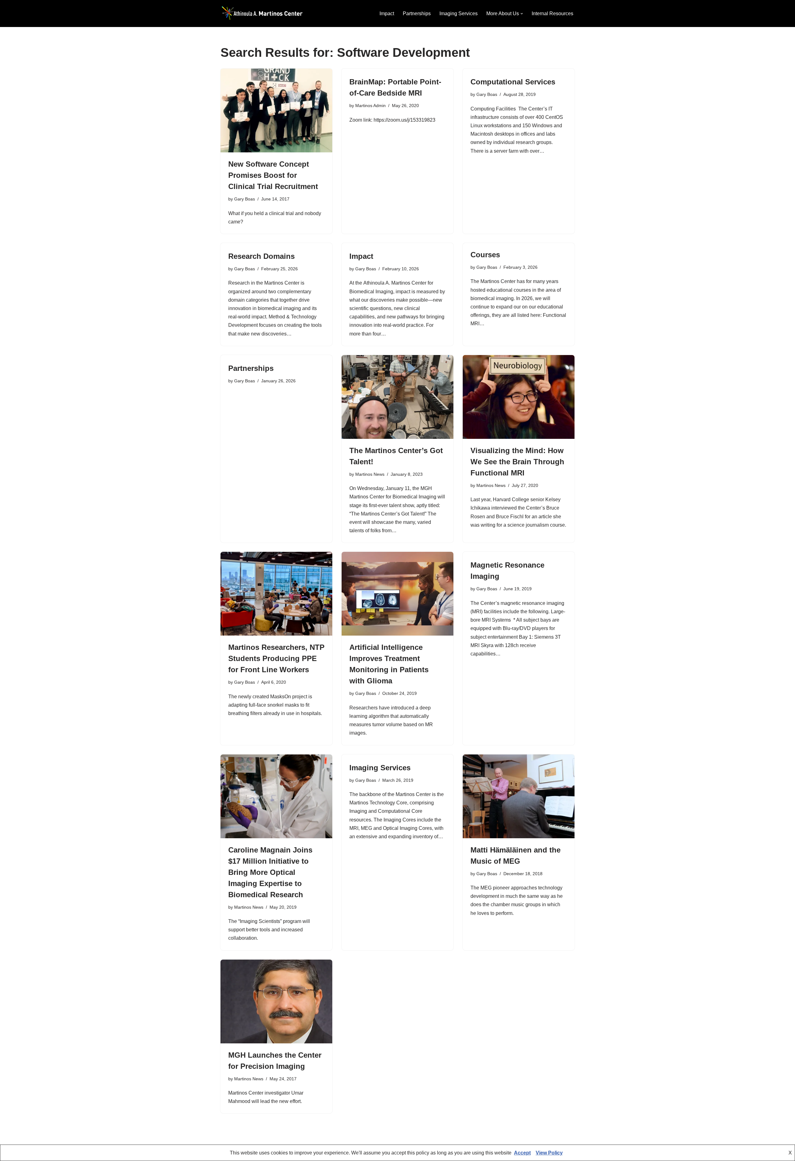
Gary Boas (244, 198)
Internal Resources (552, 13)
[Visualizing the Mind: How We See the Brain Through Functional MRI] (519, 397)
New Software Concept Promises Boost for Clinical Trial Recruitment (273, 175)
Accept (522, 1152)
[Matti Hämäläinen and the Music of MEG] (519, 796)
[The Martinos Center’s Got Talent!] (397, 397)
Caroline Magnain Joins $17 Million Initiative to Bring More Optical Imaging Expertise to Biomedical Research (270, 872)
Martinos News (369, 474)
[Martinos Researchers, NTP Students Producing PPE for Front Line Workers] (276, 594)
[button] (521, 13)
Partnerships (417, 13)
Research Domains (261, 256)
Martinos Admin (370, 105)
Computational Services (512, 82)
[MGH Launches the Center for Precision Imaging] (276, 1001)
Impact (386, 13)
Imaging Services (458, 13)
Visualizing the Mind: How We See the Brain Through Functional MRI (517, 461)
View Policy (549, 1152)
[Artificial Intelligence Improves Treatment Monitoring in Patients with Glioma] (397, 594)
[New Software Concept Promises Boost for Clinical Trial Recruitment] (276, 110)
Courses (485, 254)
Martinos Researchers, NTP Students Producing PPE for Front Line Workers (276, 658)
